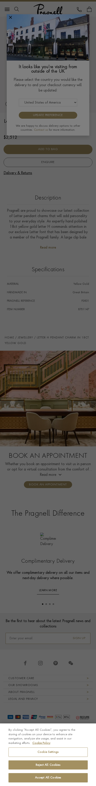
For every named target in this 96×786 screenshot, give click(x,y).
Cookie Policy (41, 743)
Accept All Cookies (48, 777)
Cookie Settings (48, 752)
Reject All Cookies (48, 765)
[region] (48, 754)
